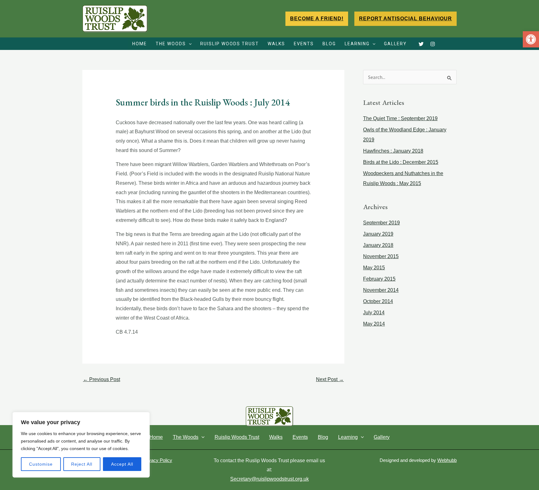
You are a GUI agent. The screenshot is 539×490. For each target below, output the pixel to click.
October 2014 (378, 301)
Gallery (395, 43)
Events (304, 43)
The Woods (171, 43)
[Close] (143, 417)
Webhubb (447, 460)
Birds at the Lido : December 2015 (400, 162)
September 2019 (381, 222)
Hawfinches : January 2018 (393, 151)
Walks (276, 43)
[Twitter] (421, 44)
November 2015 (381, 256)
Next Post (330, 379)
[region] (81, 445)
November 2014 (381, 290)
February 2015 (379, 279)
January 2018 (378, 245)
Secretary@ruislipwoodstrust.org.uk (269, 479)
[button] (531, 39)
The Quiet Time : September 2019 (400, 118)
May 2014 (374, 323)
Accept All (122, 464)
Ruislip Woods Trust (229, 43)
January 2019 (378, 234)
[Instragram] (432, 44)
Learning (357, 43)
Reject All (81, 464)
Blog (329, 43)
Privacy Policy (157, 460)
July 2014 (374, 312)
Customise (41, 464)
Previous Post (101, 379)
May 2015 (374, 267)
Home (139, 43)
